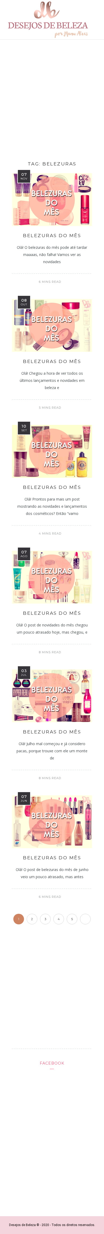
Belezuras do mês (52, 235)
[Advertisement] (52, 98)
